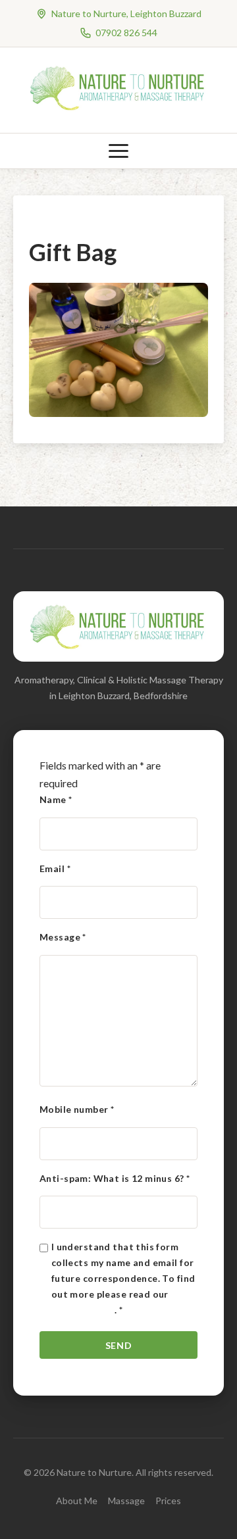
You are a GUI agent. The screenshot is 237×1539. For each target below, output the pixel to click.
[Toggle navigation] (118, 151)
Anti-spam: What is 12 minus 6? (115, 1178)
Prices (168, 1500)
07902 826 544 (126, 32)
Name (56, 799)
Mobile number (77, 1109)
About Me (76, 1500)
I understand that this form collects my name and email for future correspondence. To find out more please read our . (123, 1278)
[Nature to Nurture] (118, 108)
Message (63, 936)
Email (55, 868)
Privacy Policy (83, 1309)
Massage (126, 1500)
